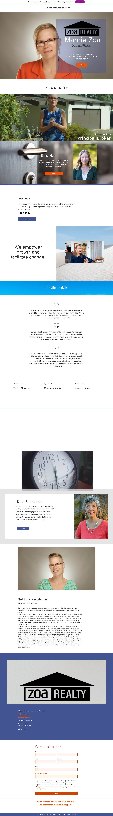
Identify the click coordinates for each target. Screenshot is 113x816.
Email (37, 759)
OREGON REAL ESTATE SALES (57, 7)
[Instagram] (29, 213)
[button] (102, 261)
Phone (36, 766)
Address (59, 759)
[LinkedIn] (26, 213)
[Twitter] (23, 213)
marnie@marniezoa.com (25, 720)
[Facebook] (21, 213)
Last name (59, 751)
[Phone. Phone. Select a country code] (38, 769)
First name (38, 751)
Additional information (41, 773)
